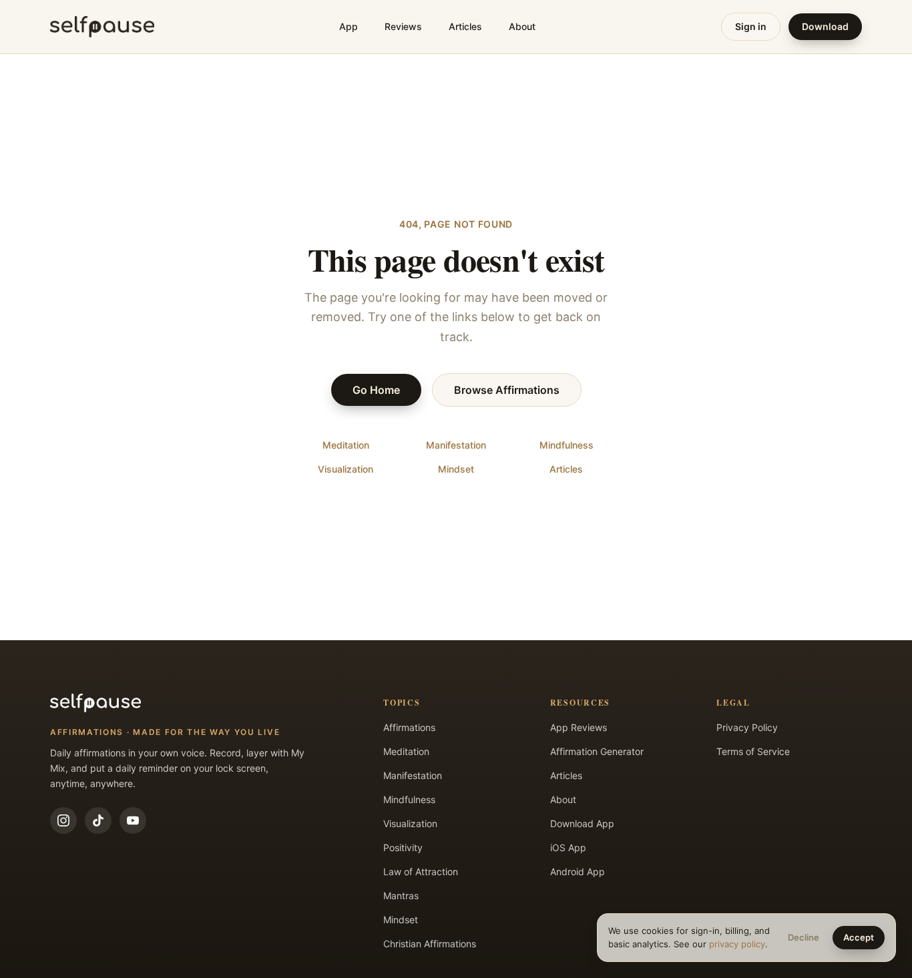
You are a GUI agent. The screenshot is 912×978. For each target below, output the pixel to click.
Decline (803, 937)
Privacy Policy (747, 727)
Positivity (403, 847)
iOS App (568, 847)
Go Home (376, 390)
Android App (577, 871)
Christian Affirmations (429, 943)
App (348, 26)
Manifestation (456, 445)
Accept (858, 937)
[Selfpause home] (102, 26)
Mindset (456, 469)
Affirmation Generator (597, 751)
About (522, 26)
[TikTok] (98, 820)
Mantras (401, 895)
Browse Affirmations (506, 390)
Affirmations (409, 727)
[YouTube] (133, 820)
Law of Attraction (420, 871)
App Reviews (578, 727)
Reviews (403, 26)
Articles (465, 26)
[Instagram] (63, 820)
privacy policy (737, 944)
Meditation (345, 445)
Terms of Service (753, 751)
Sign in (750, 26)
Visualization (345, 469)
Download (825, 26)
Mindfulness (566, 445)
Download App (582, 823)
